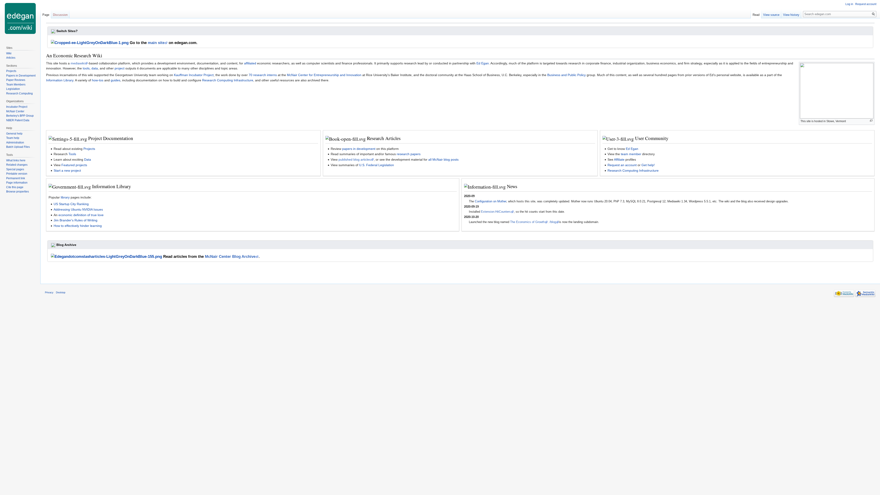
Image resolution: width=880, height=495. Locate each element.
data (94, 68)
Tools (72, 154)
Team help (12, 138)
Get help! (648, 165)
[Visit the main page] (20, 18)
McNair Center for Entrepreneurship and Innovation (324, 75)
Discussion (60, 14)
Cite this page (14, 187)
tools (86, 68)
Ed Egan (482, 63)
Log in (849, 4)
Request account (865, 4)
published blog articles (354, 159)
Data (87, 159)
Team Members (15, 84)
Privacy (49, 292)
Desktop (60, 292)
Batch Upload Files (18, 146)
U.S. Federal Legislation (376, 165)
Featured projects (74, 165)
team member (631, 154)
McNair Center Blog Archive (230, 256)
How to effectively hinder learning (78, 226)
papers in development (358, 149)
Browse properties (17, 191)
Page (45, 14)
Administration (15, 142)
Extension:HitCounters (496, 211)
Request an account (622, 165)
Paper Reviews (15, 80)
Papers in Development (21, 75)
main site (156, 43)
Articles (10, 57)
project (119, 68)
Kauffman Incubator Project (194, 75)
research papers (409, 154)
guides (115, 80)
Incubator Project (16, 106)
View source (771, 14)
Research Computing (19, 93)
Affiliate (619, 159)
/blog (553, 222)
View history (791, 14)
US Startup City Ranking (71, 204)
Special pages (15, 169)
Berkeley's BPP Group (20, 115)
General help (14, 133)
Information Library (59, 80)
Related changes (17, 164)
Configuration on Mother (490, 201)
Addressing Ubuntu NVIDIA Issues (78, 209)
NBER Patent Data (17, 120)
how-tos (97, 80)
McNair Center (15, 111)
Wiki (8, 53)
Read (756, 14)
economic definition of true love (81, 215)
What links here (15, 160)
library (65, 197)
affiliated (250, 63)
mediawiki (78, 63)
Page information (17, 182)
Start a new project (67, 170)
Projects (89, 149)
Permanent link (15, 178)
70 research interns (263, 75)
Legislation (13, 89)
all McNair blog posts (443, 159)
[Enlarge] (871, 120)
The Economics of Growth (527, 222)
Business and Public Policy (566, 75)
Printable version (16, 173)
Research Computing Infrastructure (227, 80)
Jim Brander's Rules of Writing (75, 220)
